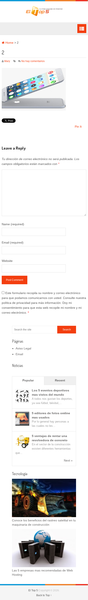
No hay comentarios (33, 61)
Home (8, 42)
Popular (28, 380)
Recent (60, 380)
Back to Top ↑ (44, 595)
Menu (81, 28)
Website (7, 260)
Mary (7, 61)
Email (19, 354)
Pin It (78, 126)
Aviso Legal (23, 348)
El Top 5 (33, 590)
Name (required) (13, 224)
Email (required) (12, 242)
